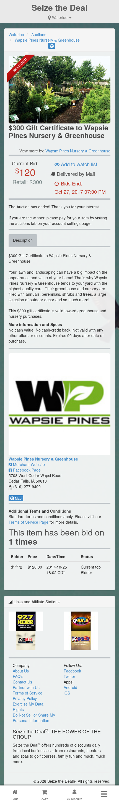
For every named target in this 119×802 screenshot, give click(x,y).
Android (70, 687)
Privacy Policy (25, 698)
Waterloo (60, 17)
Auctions (38, 34)
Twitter (69, 676)
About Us (21, 671)
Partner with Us (26, 687)
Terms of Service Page (28, 522)
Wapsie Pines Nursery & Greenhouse (47, 40)
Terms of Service (27, 693)
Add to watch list (78, 164)
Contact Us (22, 682)
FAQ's (18, 676)
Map (18, 498)
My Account (74, 799)
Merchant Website (28, 464)
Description (23, 240)
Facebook (72, 671)
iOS (67, 693)
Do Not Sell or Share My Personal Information (34, 717)
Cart (45, 799)
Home (15, 799)
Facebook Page (26, 470)
